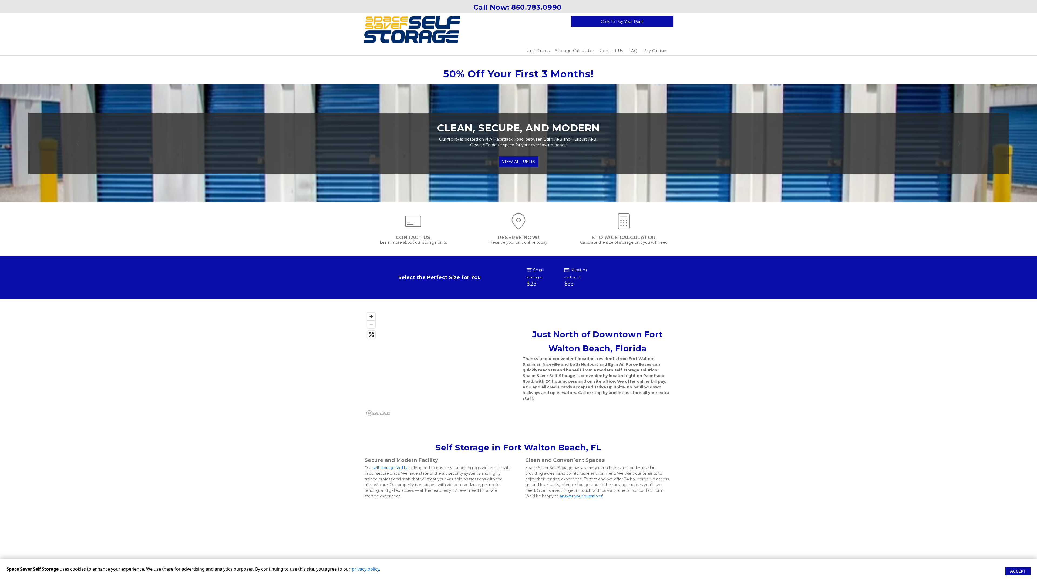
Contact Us (611, 50)
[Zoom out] (371, 324)
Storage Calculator (574, 50)
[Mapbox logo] (378, 413)
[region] (439, 364)
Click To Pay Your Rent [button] (622, 21)
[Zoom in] (371, 316)
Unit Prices (538, 50)
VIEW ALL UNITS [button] (518, 161)
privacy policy (365, 569)
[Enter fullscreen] (371, 335)
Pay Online (655, 50)
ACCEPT (1018, 571)
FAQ (633, 50)
